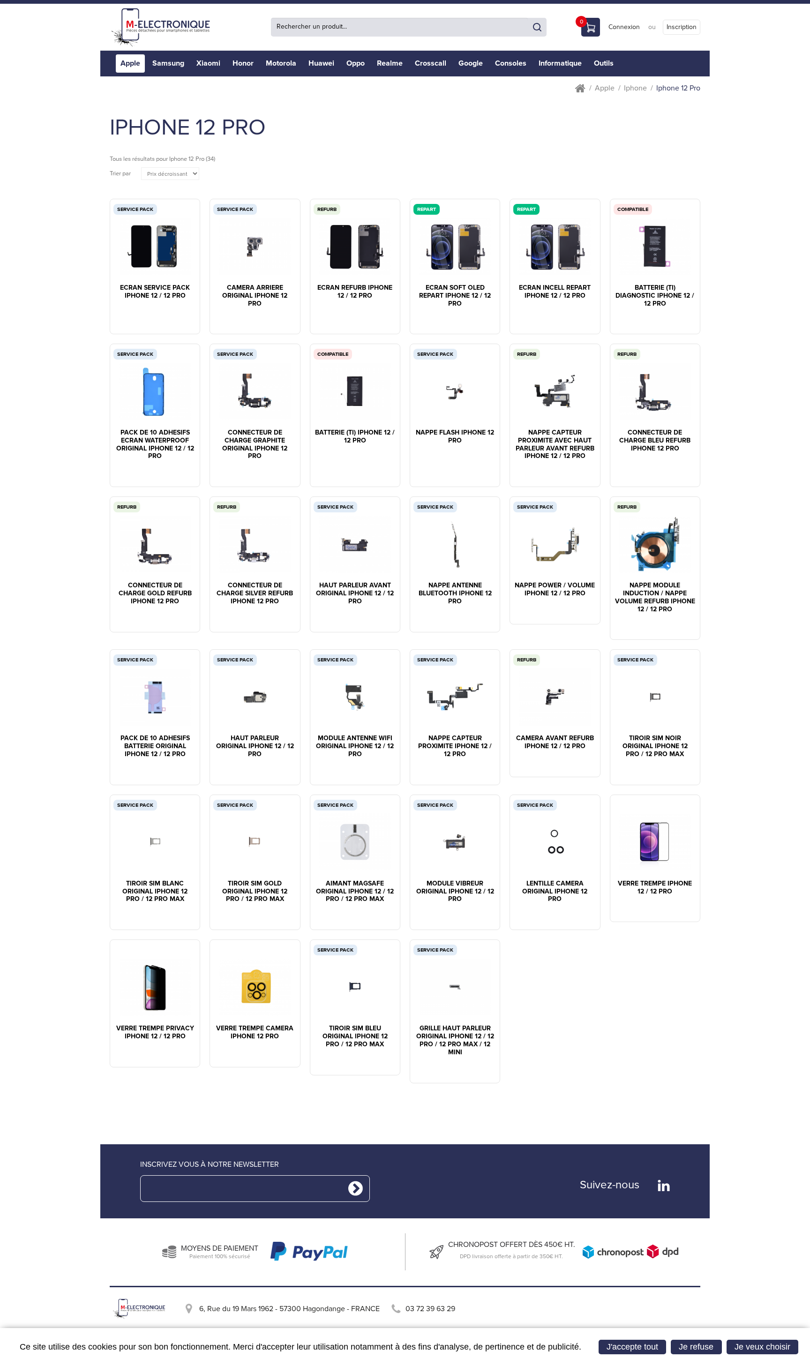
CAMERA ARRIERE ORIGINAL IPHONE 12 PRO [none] (254, 296)
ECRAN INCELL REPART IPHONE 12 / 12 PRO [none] (555, 292)
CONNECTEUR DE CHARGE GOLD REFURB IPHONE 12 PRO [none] (155, 593)
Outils (604, 63)
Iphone (635, 88)
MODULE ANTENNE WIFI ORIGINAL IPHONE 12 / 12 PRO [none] (355, 746)
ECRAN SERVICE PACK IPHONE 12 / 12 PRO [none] (155, 292)
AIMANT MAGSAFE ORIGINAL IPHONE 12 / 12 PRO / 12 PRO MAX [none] (355, 891)
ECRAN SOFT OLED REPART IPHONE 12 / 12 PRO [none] (455, 296)
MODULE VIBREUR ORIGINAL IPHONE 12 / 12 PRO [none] (455, 891)
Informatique (560, 63)
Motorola (281, 63)
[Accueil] (163, 27)
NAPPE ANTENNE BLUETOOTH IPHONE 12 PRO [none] (455, 593)
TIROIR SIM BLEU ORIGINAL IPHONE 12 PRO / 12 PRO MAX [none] (355, 1036)
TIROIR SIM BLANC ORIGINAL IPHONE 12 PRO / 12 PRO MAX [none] (155, 891)
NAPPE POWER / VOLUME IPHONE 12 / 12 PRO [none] (555, 589)
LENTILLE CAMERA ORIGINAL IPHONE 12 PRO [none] (554, 891)
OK (537, 27)
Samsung (168, 63)
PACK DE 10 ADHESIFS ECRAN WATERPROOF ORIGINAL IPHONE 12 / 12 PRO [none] (155, 444)
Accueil (580, 88)
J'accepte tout (632, 1346)
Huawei (321, 63)
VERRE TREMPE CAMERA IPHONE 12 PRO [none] (254, 1032)
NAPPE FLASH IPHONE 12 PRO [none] (455, 436)
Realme (390, 63)
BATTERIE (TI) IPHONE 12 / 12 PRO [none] (355, 436)
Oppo (355, 63)
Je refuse (696, 1346)
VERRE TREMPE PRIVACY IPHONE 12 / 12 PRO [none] (155, 1032)
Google (470, 63)
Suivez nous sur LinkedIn (663, 1185)
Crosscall (430, 63)
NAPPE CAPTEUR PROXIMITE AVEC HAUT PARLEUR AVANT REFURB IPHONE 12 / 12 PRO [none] (555, 444)
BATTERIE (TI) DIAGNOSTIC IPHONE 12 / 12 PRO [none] (654, 296)
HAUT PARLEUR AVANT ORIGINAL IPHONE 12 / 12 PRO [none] (355, 593)
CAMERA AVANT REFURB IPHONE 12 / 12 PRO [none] (555, 742)
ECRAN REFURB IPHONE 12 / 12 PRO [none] (354, 292)
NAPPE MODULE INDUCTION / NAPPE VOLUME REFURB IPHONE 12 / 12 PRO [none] (655, 597)
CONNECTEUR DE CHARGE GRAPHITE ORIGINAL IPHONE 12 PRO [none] (254, 444)
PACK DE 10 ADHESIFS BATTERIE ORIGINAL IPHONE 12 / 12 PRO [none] (155, 746)
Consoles (510, 63)
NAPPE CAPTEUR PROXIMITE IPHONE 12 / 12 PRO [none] (455, 746)
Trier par (120, 173)
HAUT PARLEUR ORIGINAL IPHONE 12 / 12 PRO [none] (255, 746)
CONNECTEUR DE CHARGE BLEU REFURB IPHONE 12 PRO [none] (654, 440)
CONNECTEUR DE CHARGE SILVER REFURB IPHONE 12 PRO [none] (255, 593)
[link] (155, 237)
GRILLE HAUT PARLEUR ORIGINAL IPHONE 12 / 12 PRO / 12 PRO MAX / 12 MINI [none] (455, 1040)
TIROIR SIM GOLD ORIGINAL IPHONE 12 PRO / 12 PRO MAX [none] (254, 891)
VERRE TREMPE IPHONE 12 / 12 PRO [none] (655, 887)
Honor (243, 63)
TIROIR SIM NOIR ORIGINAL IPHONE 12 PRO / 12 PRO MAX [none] (655, 746)
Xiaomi (208, 63)
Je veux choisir (762, 1346)
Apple (130, 63)
